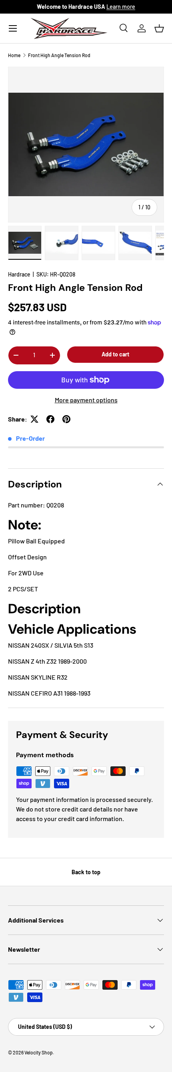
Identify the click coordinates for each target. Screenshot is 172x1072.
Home (14, 55)
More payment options (86, 400)
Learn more (120, 6)
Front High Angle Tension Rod (59, 55)
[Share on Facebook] (50, 419)
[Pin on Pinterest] (66, 419)
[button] (159, 28)
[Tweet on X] (34, 419)
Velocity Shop (38, 1052)
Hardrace (19, 274)
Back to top (86, 872)
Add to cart (115, 354)
